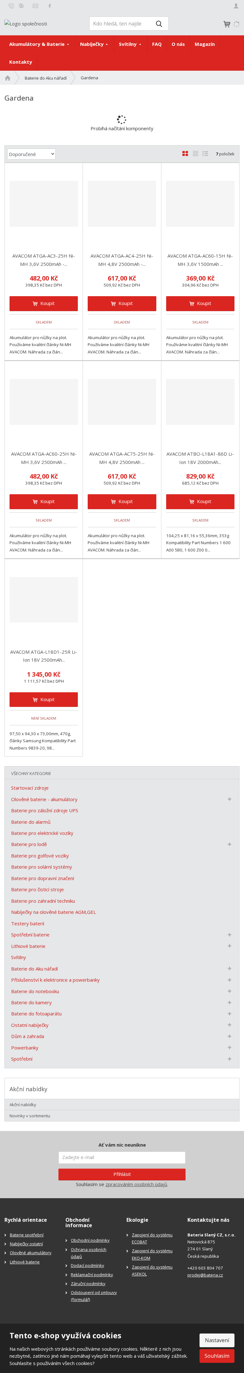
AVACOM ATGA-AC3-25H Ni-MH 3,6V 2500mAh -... (43, 260)
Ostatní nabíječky (30, 1025)
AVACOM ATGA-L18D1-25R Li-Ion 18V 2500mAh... (43, 656)
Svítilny (128, 44)
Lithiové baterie (28, 946)
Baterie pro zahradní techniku (43, 901)
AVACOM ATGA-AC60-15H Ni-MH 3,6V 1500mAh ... (200, 260)
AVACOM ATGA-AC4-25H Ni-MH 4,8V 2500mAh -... (122, 260)
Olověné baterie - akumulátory (44, 799)
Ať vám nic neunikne (122, 1145)
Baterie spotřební (27, 1235)
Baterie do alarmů (31, 822)
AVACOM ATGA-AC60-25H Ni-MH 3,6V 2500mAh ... (44, 458)
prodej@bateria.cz (205, 1275)
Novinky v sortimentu (30, 1116)
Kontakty (20, 62)
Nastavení (217, 1340)
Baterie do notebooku (35, 991)
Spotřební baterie (30, 934)
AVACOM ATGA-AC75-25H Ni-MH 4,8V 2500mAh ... (122, 458)
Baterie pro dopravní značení (42, 878)
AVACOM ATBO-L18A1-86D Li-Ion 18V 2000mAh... (200, 458)
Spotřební (21, 1059)
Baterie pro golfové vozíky (40, 855)
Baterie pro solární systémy (41, 867)
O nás (178, 44)
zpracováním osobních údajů (136, 1184)
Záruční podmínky (88, 1283)
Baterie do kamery (31, 1002)
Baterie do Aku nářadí (34, 968)
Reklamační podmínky (92, 1274)
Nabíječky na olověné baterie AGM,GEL (53, 912)
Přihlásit (122, 1174)
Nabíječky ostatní (26, 1244)
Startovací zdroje (30, 788)
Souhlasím (217, 1355)
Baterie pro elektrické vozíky (42, 833)
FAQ (157, 44)
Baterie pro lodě (29, 844)
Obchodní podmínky (90, 1240)
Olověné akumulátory (30, 1253)
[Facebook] (49, 5)
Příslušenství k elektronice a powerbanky (55, 980)
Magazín (205, 44)
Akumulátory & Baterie (37, 44)
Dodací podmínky (87, 1265)
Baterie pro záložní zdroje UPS (44, 810)
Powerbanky (24, 1047)
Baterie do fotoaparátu (36, 1013)
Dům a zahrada (27, 1036)
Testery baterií (27, 923)
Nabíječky (92, 44)
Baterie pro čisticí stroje (37, 889)
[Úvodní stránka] (25, 23)
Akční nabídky (23, 1104)
